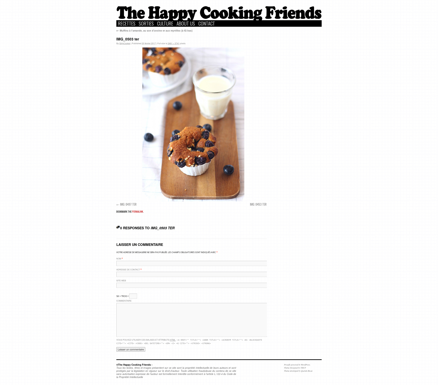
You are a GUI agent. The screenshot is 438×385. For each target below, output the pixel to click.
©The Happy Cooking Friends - (134, 364)
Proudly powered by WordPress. (297, 364)
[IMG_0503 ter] (193, 124)
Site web (121, 280)
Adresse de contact (128, 269)
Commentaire (124, 300)
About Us (186, 23)
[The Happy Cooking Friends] (219, 19)
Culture (165, 23)
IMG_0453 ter (258, 204)
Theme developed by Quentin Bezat (298, 370)
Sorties (146, 23)
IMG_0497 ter (128, 204)
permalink (137, 211)
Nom (118, 258)
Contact (206, 23)
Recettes (126, 23)
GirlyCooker (124, 43)
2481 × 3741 (173, 43)
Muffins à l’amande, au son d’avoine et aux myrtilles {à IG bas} (154, 30)
